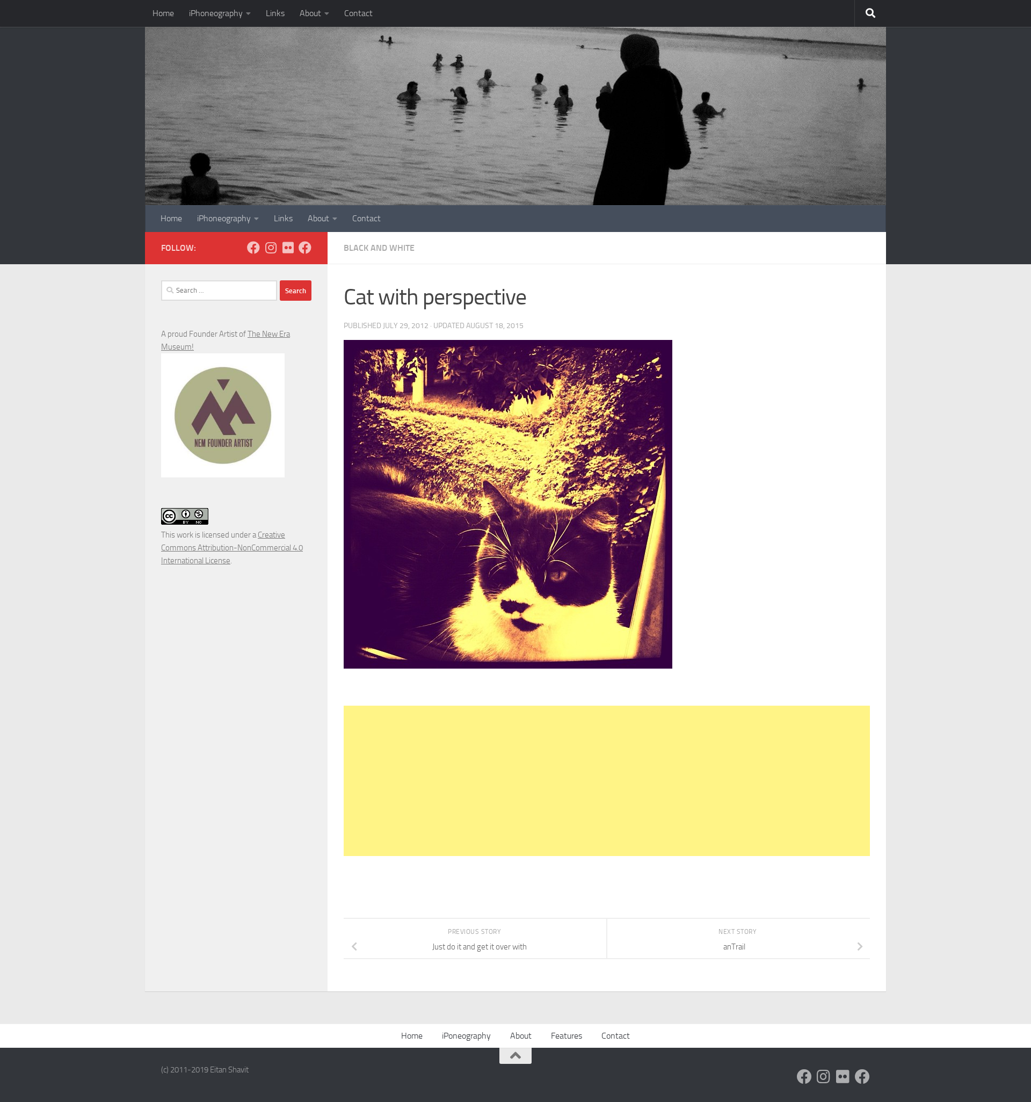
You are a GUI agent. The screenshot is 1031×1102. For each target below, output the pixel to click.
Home (163, 13)
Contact (358, 13)
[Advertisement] (607, 781)
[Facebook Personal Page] (253, 247)
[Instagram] (270, 247)
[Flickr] (287, 247)
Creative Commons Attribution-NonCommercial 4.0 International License (232, 548)
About (310, 13)
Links (275, 13)
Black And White (379, 248)
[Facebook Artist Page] (305, 247)
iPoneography (466, 1036)
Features (566, 1036)
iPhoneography (216, 13)
